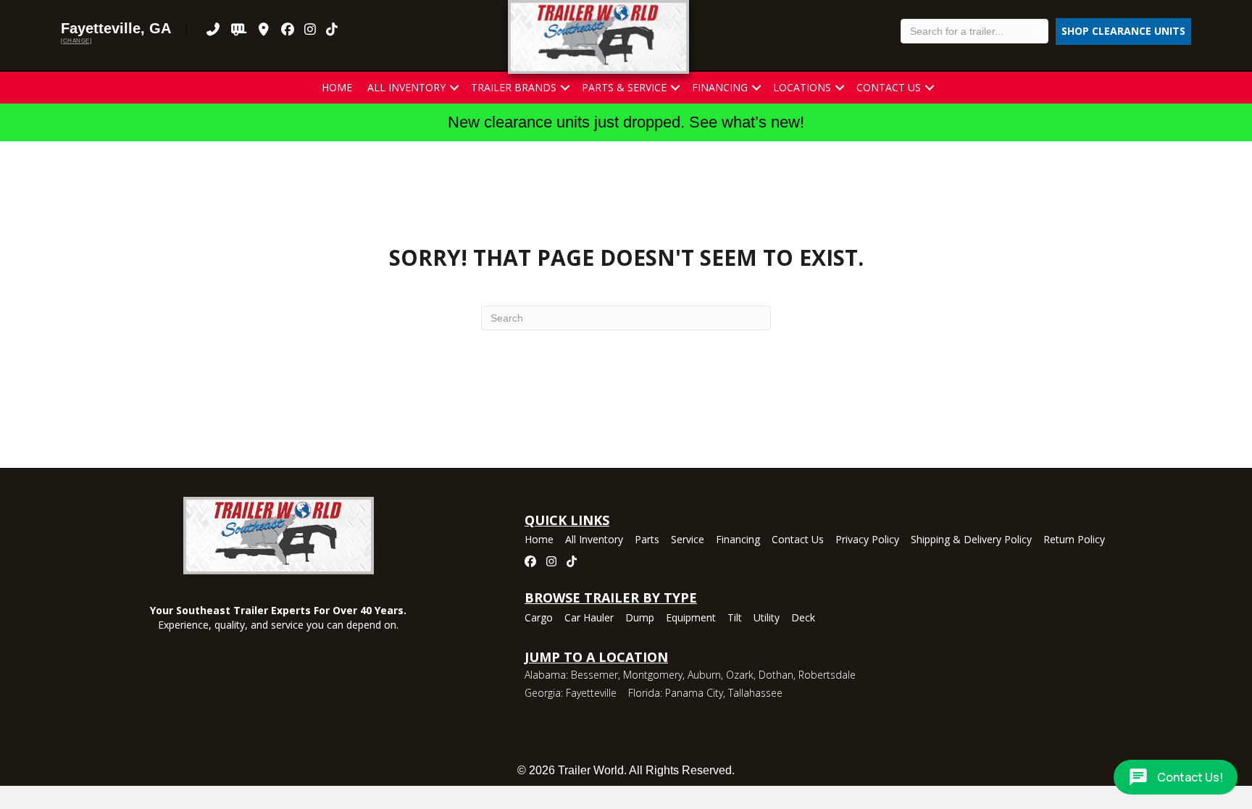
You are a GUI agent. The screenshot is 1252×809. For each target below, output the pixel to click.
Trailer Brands (513, 87)
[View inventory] (238, 28)
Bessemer (594, 675)
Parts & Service (624, 87)
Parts (647, 540)
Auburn (704, 675)
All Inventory (406, 87)
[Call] (213, 28)
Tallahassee (755, 693)
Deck (803, 618)
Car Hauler (589, 618)
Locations (802, 87)
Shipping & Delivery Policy (971, 540)
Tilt (734, 618)
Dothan (776, 675)
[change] (76, 41)
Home (337, 87)
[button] (454, 88)
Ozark (740, 675)
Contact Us (888, 87)
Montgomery (653, 675)
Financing (720, 87)
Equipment (691, 618)
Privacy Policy (867, 540)
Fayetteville (591, 693)
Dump (639, 618)
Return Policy (1074, 540)
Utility (767, 618)
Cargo (539, 618)
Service (687, 540)
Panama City (694, 693)
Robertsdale (827, 675)
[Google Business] (264, 28)
